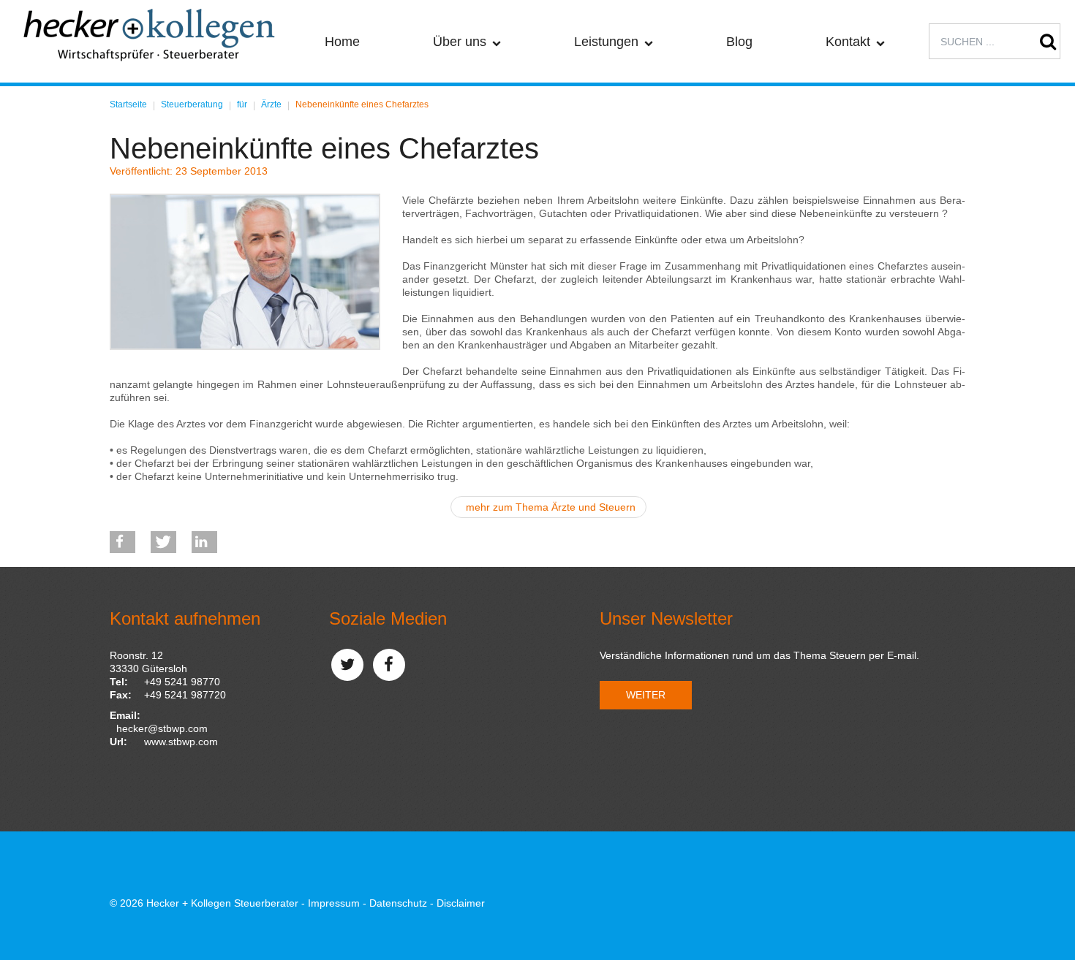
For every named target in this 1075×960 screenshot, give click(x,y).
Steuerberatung (192, 104)
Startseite (128, 104)
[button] (122, 542)
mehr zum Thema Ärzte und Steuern (550, 507)
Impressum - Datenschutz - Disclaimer (396, 903)
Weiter (645, 695)
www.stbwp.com (181, 741)
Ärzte (271, 104)
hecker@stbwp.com (162, 728)
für (242, 104)
